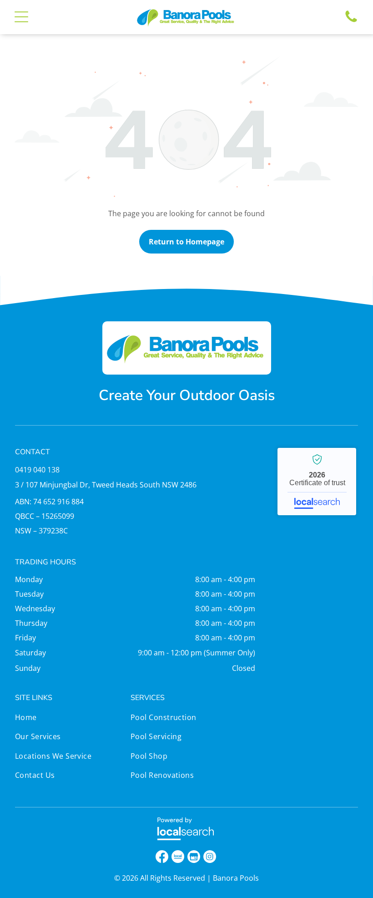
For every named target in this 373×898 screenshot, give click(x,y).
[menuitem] (71, 719)
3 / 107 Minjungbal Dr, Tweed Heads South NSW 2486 (106, 485)
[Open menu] (21, 17)
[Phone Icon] (351, 21)
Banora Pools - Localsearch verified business (316, 481)
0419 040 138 (37, 470)
